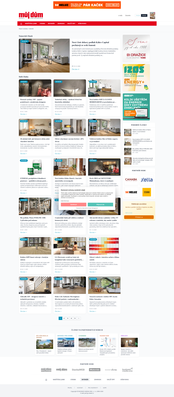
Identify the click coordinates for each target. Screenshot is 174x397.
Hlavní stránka (23, 29)
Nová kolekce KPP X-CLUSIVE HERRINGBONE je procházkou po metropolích (102, 102)
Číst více (74, 69)
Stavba (42, 24)
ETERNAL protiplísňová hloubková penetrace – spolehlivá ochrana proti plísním (33, 180)
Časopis (127, 15)
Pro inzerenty (93, 388)
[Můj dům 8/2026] (152, 15)
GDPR (104, 388)
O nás (120, 15)
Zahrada (61, 24)
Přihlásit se (139, 217)
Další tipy (71, 24)
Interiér (51, 24)
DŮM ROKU (82, 24)
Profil (70, 388)
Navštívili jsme (31, 24)
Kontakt (80, 388)
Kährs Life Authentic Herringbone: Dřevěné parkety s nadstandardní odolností (67, 299)
